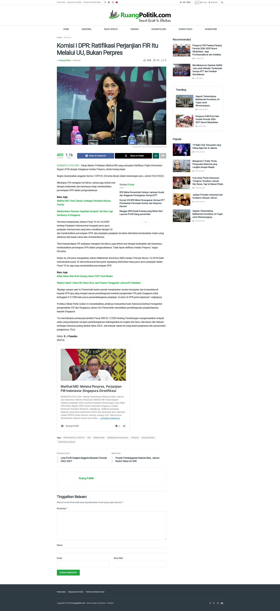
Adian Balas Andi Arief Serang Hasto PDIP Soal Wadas (85, 276)
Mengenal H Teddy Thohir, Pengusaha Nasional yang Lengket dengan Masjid (204, 164)
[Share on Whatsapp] (156, 156)
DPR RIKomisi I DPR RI (74, 438)
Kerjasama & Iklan (74, 2)
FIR (89, 438)
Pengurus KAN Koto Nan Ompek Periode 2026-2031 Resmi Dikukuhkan (207, 119)
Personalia (61, 2)
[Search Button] (222, 2)
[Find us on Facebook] (105, 2)
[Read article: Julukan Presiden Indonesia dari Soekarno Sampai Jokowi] (181, 199)
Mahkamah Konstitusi (118, 438)
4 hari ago (201, 126)
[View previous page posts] (140, 222)
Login (204, 2)
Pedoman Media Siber (92, 2)
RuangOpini (211, 29)
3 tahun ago (202, 109)
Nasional (87, 29)
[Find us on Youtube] (117, 2)
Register (214, 2)
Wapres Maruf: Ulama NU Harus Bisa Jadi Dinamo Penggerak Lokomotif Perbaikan (99, 282)
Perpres (135, 438)
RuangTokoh (185, 29)
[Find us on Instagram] (113, 2)
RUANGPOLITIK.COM (68, 165)
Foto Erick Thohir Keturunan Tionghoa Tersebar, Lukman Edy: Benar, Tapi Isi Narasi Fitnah (207, 181)
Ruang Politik (64, 60)
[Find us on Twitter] (109, 2)
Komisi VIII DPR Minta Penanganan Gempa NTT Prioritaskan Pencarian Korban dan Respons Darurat (142, 203)
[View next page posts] (145, 222)
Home (66, 29)
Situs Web (118, 558)
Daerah (135, 29)
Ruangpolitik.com (78, 603)
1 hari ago (198, 78)
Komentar (62, 508)
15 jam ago (199, 58)
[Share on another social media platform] (163, 156)
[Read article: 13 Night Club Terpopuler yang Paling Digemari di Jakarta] (181, 150)
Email (59, 558)
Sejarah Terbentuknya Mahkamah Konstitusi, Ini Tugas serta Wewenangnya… (207, 214)
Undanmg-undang (66, 442)
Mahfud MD (99, 438)
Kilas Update (111, 29)
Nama (59, 545)
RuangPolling (159, 29)
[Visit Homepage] (140, 15)
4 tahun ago (199, 171)
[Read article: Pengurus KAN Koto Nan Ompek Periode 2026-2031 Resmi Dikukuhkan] (184, 121)
